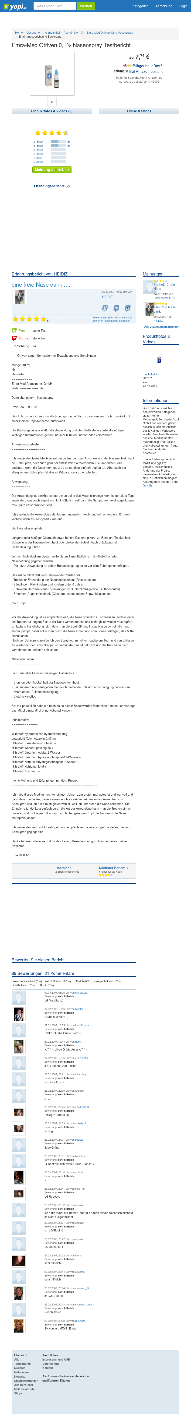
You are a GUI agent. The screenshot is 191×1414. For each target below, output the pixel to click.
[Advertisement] (95, 235)
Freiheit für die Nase (164, 286)
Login (183, 6)
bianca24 (80, 1156)
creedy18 (80, 1123)
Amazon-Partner (58, 1376)
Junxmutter (81, 1058)
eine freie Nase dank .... (164, 309)
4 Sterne (38, 145)
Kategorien (141, 6)
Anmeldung (164, 6)
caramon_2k (82, 1288)
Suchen (86, 6)
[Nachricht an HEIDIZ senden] (116, 308)
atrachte (80, 1271)
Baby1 (78, 1041)
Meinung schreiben (52, 169)
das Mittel (149, 374)
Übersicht (63, 867)
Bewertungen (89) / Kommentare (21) (113, 317)
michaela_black (84, 1304)
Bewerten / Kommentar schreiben (111, 320)
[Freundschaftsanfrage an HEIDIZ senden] (105, 308)
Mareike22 (81, 992)
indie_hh (80, 1188)
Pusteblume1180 (164, 298)
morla (78, 1255)
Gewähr (148, 485)
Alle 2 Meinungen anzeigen (161, 326)
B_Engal (80, 1320)
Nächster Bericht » (113, 867)
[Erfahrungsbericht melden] (128, 308)
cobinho (79, 1172)
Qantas (79, 1009)
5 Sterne (38, 141)
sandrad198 (82, 1107)
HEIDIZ (107, 296)
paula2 (79, 1139)
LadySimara (82, 1025)
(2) (51, 111)
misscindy (81, 1074)
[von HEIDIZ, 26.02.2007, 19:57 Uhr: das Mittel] (160, 359)
